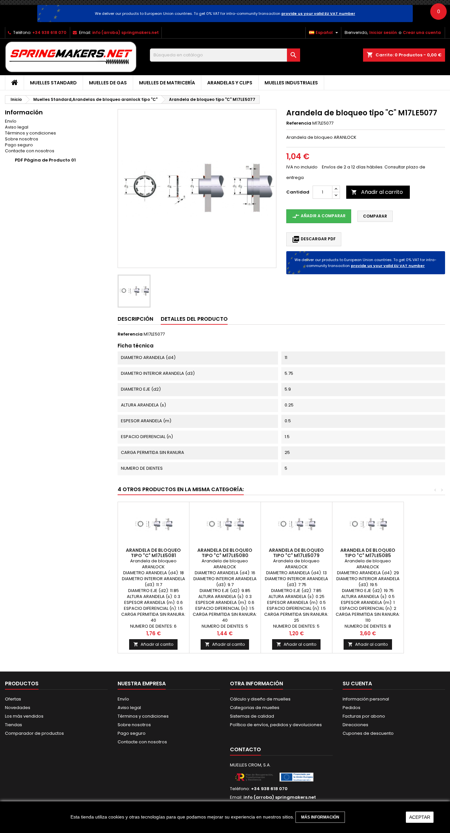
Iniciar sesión (383, 32)
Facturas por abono (364, 716)
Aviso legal (16, 127)
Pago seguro (19, 145)
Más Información (320, 817)
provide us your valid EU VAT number (318, 13)
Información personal (366, 699)
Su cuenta (357, 683)
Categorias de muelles (254, 707)
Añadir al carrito (377, 192)
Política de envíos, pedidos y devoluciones (276, 725)
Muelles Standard (53, 82)
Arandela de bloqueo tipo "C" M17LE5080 (224, 553)
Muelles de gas (108, 82)
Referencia (298, 123)
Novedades (17, 707)
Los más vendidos (24, 716)
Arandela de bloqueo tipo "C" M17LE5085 (367, 553)
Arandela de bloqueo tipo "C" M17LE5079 (296, 553)
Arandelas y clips (229, 82)
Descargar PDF (314, 239)
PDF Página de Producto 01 (45, 160)
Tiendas (13, 725)
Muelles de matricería (167, 82)
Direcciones (355, 725)
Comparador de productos (34, 733)
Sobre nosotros (21, 139)
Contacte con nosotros (29, 151)
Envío (10, 121)
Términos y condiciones (30, 133)
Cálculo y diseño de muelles (260, 699)
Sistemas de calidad (252, 716)
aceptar (419, 817)
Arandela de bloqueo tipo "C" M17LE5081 (153, 553)
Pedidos (351, 707)
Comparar (375, 216)
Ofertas (13, 699)
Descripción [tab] (135, 319)
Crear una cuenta (422, 32)
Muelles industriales (291, 82)
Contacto (245, 749)
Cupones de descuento (368, 733)
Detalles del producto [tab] (194, 319)
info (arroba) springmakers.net (125, 32)
